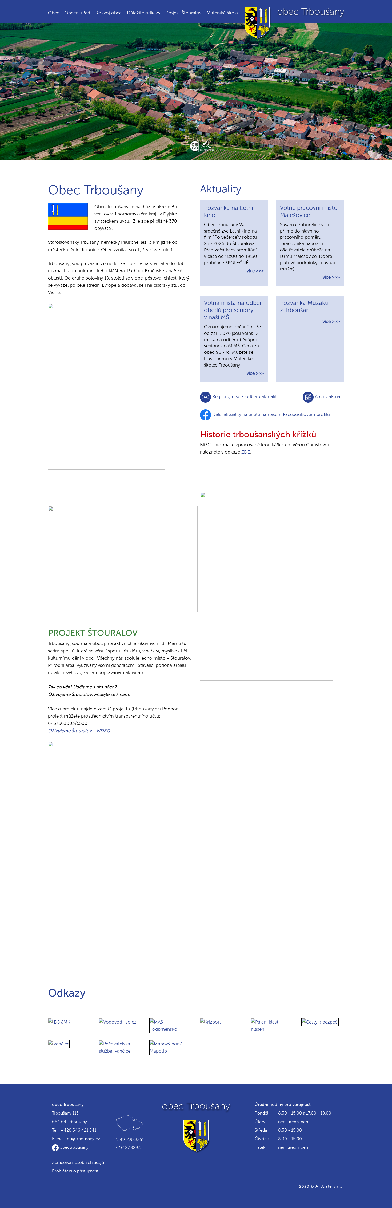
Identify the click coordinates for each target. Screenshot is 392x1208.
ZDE (245, 452)
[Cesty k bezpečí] (320, 1021)
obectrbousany (74, 1147)
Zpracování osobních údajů (78, 1162)
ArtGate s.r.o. (329, 1186)
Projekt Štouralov (183, 12)
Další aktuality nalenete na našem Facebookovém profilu (270, 414)
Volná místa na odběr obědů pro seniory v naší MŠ (233, 310)
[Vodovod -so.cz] (118, 1021)
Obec (53, 12)
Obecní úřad (77, 12)
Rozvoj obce (108, 12)
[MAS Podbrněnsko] (170, 1025)
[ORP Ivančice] (59, 1043)
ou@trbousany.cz (83, 1138)
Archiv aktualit (329, 396)
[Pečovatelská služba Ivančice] (120, 1047)
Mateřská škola (222, 12)
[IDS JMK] (59, 1021)
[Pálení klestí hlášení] (272, 1025)
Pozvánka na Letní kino (228, 211)
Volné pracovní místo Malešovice (309, 211)
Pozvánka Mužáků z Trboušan (304, 306)
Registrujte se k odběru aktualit (244, 396)
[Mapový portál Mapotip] (170, 1047)
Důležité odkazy (143, 12)
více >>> (255, 270)
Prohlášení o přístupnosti (75, 1171)
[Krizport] (210, 1021)
